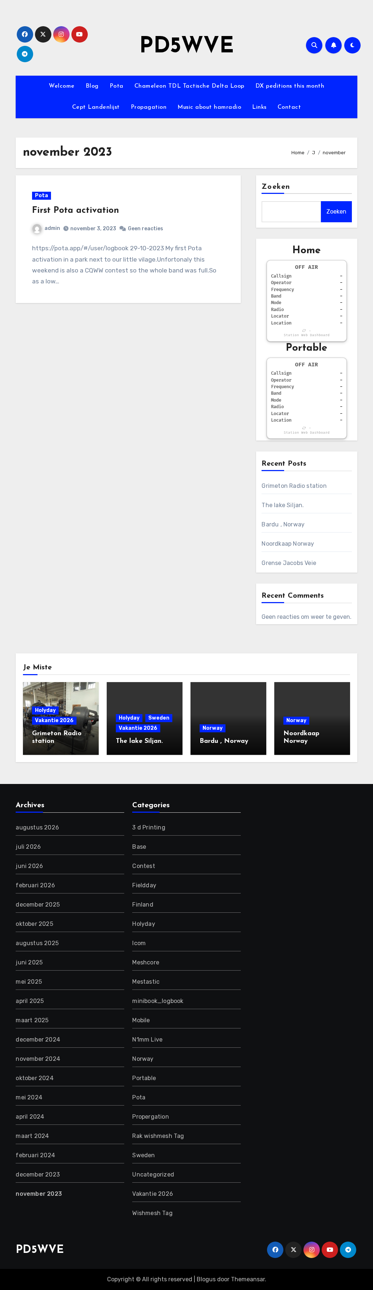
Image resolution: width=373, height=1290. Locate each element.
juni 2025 (29, 962)
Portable (144, 1078)
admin (52, 228)
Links (259, 107)
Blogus (206, 1279)
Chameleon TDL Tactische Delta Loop (189, 86)
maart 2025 (32, 1020)
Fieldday (144, 885)
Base (139, 846)
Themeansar (248, 1279)
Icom (139, 943)
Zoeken (276, 187)
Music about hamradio (209, 107)
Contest (143, 866)
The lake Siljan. (283, 505)
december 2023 (38, 1174)
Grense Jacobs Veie (289, 563)
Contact (289, 107)
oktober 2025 (34, 923)
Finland (142, 904)
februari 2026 (35, 885)
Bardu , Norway (283, 524)
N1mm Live (147, 1039)
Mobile (141, 1020)
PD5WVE (186, 47)
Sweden (158, 718)
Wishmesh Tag (152, 1213)
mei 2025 (29, 981)
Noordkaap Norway (288, 543)
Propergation (150, 1116)
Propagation (149, 107)
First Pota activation (75, 210)
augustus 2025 (37, 943)
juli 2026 (28, 846)
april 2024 (30, 1116)
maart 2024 (32, 1135)
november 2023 (39, 1193)
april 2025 (30, 1001)
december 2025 (38, 904)
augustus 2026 (37, 827)
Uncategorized (153, 1174)
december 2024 (38, 1039)
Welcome (62, 86)
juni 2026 (29, 866)
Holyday (45, 710)
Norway (213, 728)
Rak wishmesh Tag (158, 1135)
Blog (92, 86)
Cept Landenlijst (96, 107)
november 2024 (38, 1058)
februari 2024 (35, 1155)
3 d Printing (148, 827)
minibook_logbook (157, 1001)
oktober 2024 (34, 1078)
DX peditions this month (290, 86)
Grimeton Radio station (294, 485)
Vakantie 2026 (54, 720)
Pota (116, 86)
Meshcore (145, 962)
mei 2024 (29, 1097)
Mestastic (146, 981)
